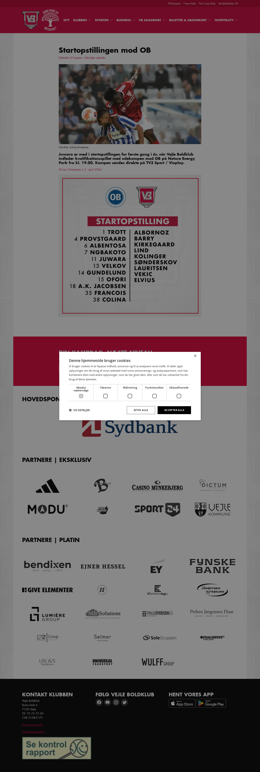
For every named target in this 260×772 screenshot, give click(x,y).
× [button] (195, 356)
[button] (79, 410)
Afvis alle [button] (141, 410)
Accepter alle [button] (174, 410)
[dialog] (130, 386)
